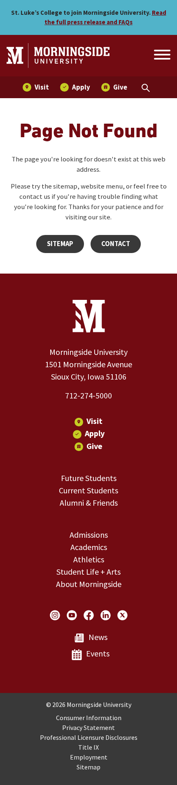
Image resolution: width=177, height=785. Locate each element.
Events (97, 653)
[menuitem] (36, 87)
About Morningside (88, 584)
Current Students (88, 490)
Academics (88, 547)
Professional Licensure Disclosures (88, 737)
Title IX (88, 747)
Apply (95, 433)
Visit (94, 421)
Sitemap (60, 243)
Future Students (88, 478)
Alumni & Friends (89, 502)
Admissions (89, 534)
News (97, 637)
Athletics (88, 559)
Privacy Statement (88, 727)
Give (94, 446)
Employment (88, 757)
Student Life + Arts (88, 571)
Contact (115, 243)
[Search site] (161, 56)
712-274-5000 (88, 395)
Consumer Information (88, 718)
